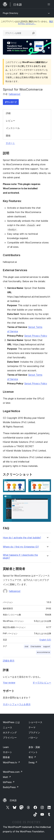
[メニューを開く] (49, 4)
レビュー (10, 120)
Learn (6, 747)
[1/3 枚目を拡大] (22, 483)
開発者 (6, 757)
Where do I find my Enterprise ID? (21, 546)
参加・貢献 (34, 747)
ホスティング (10, 732)
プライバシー (10, 737)
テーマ (32, 727)
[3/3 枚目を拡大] (47, 498)
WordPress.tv (11, 762)
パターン (33, 737)
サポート (10, 143)
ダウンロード (11, 102)
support (46, 646)
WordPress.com (12, 771)
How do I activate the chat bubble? (22, 537)
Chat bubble (36, 646)
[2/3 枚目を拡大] (47, 483)
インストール (13, 128)
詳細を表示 (8, 660)
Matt (7, 777)
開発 (8, 135)
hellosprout (14, 94)
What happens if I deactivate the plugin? (20, 556)
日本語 (13, 800)
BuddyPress (11, 787)
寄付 (32, 757)
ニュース (7, 727)
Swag (33, 762)
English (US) (45, 639)
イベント (33, 752)
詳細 (8, 113)
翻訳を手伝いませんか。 (35, 22)
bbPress (9, 782)
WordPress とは (11, 722)
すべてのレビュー (42, 682)
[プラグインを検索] (33, 33)
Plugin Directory (10, 13)
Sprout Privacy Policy (35, 335)
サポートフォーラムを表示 (17, 704)
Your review (9, 682)
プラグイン (34, 732)
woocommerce (43, 652)
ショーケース (35, 722)
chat (26, 646)
